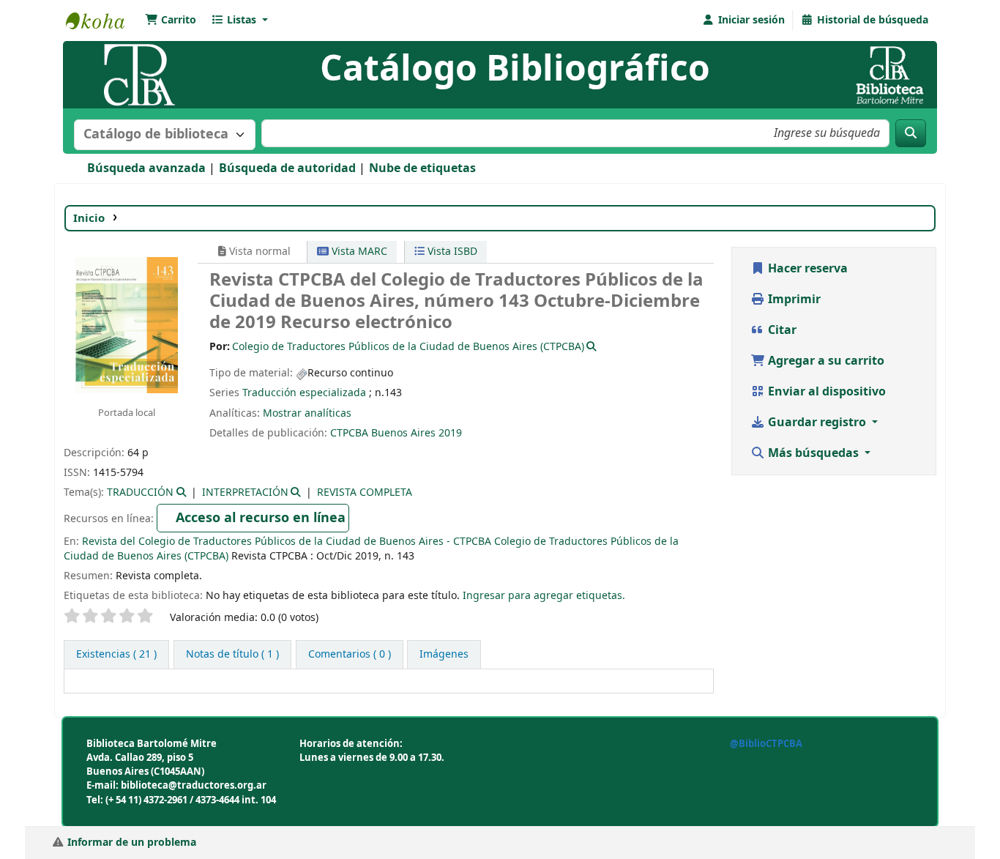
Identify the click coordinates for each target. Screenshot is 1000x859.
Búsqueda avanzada (146, 168)
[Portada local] (126, 324)
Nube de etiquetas (422, 168)
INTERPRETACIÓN (245, 492)
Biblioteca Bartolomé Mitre (102, 20)
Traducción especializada (304, 393)
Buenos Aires (403, 433)
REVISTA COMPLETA (364, 492)
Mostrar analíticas (307, 413)
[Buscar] (910, 133)
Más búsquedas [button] (813, 453)
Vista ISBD (451, 251)
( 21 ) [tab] (116, 654)
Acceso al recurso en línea (261, 517)
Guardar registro (817, 422)
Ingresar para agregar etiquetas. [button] (544, 595)
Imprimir (793, 299)
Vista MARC (358, 251)
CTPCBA (349, 433)
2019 (450, 433)
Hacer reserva (806, 269)
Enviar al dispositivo (825, 392)
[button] (170, 20)
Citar (780, 330)
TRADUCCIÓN (140, 492)
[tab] (232, 654)
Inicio (89, 218)
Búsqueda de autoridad (287, 168)
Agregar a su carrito (824, 361)
